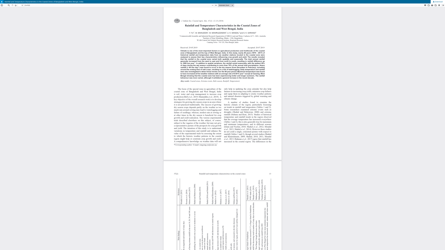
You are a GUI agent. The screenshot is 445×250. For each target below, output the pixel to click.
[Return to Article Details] (1, 1)
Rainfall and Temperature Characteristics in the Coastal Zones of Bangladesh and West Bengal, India (44, 2)
